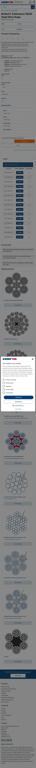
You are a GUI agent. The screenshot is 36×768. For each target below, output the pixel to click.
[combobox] (32, 359)
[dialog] (18, 384)
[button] (18, 406)
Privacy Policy (24, 376)
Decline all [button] (18, 401)
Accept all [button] (18, 397)
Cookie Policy (18, 409)
